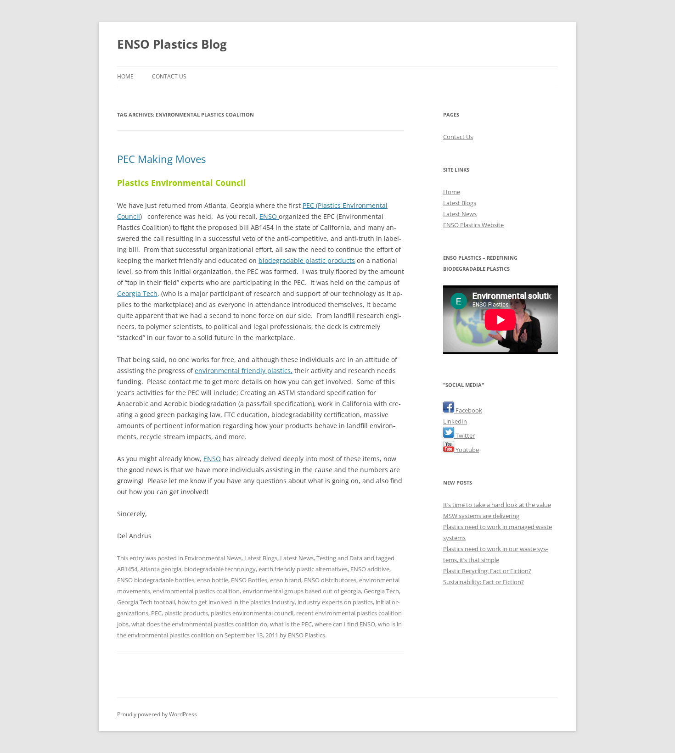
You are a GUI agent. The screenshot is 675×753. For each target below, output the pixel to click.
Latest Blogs (260, 558)
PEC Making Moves (161, 159)
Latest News (297, 558)
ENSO (269, 216)
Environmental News (213, 558)
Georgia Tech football (146, 602)
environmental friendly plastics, (243, 370)
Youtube (466, 450)
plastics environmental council (252, 613)
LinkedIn (455, 421)
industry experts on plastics (335, 602)
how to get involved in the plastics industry (236, 602)
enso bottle (212, 580)
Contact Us (169, 76)
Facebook (468, 410)
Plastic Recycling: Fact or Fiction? (487, 571)
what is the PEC (291, 624)
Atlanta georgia (160, 569)
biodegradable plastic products (307, 260)
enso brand (285, 580)
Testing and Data (339, 558)
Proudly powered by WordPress (157, 714)
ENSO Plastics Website (473, 225)
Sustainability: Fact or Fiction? (483, 582)
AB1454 (127, 569)
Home (125, 76)
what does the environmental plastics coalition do (199, 624)
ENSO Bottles (249, 580)
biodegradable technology (220, 569)
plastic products (186, 613)
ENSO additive (369, 569)
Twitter (464, 435)
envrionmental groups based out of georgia (301, 591)
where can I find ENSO (345, 624)
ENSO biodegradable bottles (155, 580)
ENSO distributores (330, 580)
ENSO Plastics (306, 635)
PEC (156, 613)
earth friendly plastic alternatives (303, 569)
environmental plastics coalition (196, 591)
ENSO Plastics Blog (172, 44)
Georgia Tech (137, 293)
